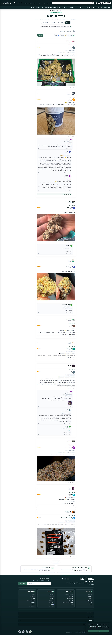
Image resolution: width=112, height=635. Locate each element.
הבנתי (98, 631)
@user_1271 (64, 306)
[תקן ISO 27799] (19, 631)
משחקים (25, 3)
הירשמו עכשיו (23, 583)
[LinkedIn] (62, 579)
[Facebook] (65, 579)
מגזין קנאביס (51, 606)
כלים (48, 3)
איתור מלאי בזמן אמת (69, 594)
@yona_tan (62, 411)
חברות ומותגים (47, 7)
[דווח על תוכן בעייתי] (38, 87)
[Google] (68, 579)
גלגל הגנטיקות (51, 600)
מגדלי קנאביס (89, 613)
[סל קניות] (14, 3)
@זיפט (65, 141)
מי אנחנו (33, 594)
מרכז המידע (52, 594)
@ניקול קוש (62, 153)
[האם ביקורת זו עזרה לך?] (73, 87)
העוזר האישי (70, 600)
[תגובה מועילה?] (70, 148)
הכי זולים (63, 7)
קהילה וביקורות (51, 602)
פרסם (39, 35)
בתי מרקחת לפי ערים (87, 624)
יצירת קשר (33, 598)
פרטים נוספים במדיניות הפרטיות (94, 627)
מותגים (90, 620)
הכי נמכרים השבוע (88, 600)
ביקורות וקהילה (88, 7)
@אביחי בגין (64, 247)
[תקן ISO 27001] (23, 631)
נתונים (34, 3)
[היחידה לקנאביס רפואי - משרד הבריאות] (30, 631)
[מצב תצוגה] (18, 3)
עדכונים (43, 3)
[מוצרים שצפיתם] (21, 3)
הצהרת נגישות (32, 602)
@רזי (65, 393)
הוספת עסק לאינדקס (31, 600)
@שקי (63, 177)
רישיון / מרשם (36, 7)
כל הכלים (71, 604)
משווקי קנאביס (89, 616)
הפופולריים (79, 7)
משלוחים (90, 604)
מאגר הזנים (55, 7)
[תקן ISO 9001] (27, 631)
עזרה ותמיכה (32, 596)
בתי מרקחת (98, 7)
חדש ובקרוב (71, 7)
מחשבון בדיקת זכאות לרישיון (67, 602)
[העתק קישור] (66, 87)
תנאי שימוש (33, 604)
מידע (39, 3)
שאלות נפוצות (51, 596)
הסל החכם (71, 596)
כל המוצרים (106, 7)
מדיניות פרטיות (32, 606)
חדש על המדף (89, 602)
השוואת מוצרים (70, 598)
